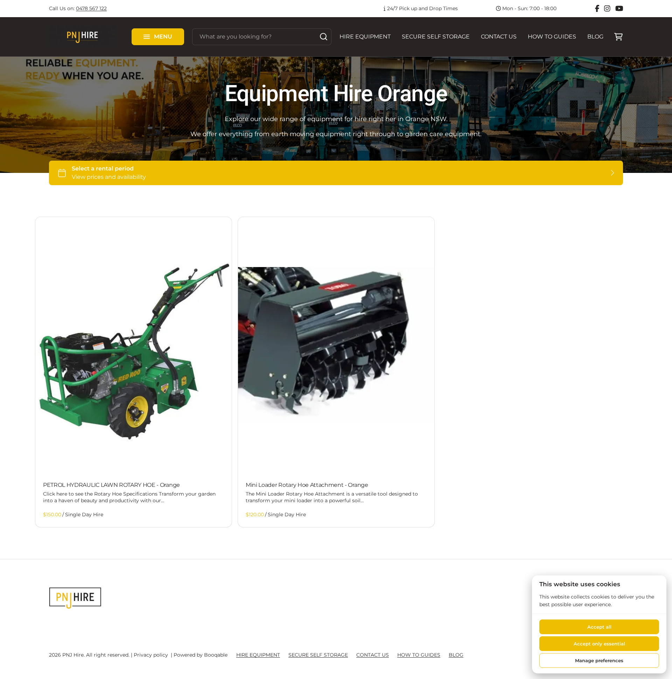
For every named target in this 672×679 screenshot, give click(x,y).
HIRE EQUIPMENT (365, 36)
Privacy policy (151, 655)
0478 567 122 (91, 8)
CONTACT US (499, 36)
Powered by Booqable (200, 655)
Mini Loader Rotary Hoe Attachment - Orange (307, 485)
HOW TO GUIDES (552, 36)
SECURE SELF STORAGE (436, 36)
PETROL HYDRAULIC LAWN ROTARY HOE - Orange (111, 485)
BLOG (595, 36)
